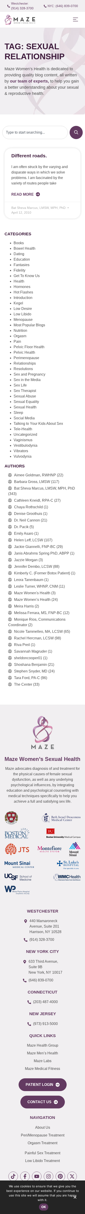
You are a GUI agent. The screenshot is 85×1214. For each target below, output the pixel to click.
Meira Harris (24, 606)
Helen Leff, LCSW (28, 540)
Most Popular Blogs (29, 325)
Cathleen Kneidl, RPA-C (33, 500)
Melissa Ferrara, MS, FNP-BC (38, 613)
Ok (43, 1207)
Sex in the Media (27, 380)
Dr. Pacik (21, 527)
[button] (75, 19)
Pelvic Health (24, 352)
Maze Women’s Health (32, 600)
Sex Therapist (25, 391)
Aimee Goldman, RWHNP (35, 475)
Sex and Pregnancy (29, 374)
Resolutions (23, 369)
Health (19, 281)
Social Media (24, 418)
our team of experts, (30, 81)
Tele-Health (23, 429)
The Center (23, 684)
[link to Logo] (20, 20)
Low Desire (23, 309)
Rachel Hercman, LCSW (34, 638)
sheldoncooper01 (28, 658)
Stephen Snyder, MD (30, 671)
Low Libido (22, 314)
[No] (75, 1198)
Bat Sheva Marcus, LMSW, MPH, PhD (44, 488)
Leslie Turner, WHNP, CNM (36, 586)
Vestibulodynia (25, 445)
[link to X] (72, 1176)
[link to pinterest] (60, 1176)
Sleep (18, 413)
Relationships (25, 363)
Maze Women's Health (32, 593)
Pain (17, 341)
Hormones (22, 287)
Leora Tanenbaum (28, 580)
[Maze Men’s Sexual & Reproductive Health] (42, 732)
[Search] (76, 132)
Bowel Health (24, 248)
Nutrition (20, 330)
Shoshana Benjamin (30, 665)
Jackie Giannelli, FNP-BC (35, 547)
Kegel (18, 303)
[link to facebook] (25, 1176)
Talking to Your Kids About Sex (38, 423)
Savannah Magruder (30, 651)
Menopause (23, 320)
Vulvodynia (23, 456)
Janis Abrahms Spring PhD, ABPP (41, 553)
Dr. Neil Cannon (27, 520)
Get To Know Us (27, 276)
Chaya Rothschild (28, 507)
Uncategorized (25, 434)
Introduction (23, 298)
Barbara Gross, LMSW (32, 482)
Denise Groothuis (28, 514)
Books (19, 243)
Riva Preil (22, 645)
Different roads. (29, 155)
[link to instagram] (48, 1176)
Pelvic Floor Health (29, 347)
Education (22, 259)
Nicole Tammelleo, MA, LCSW (38, 631)
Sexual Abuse (25, 396)
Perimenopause (26, 358)
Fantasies (21, 265)
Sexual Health (25, 407)
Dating (19, 254)
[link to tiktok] (13, 1176)
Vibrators (21, 451)
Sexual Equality (26, 402)
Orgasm (20, 336)
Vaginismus (23, 440)
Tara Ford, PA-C (27, 678)
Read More (23, 194)
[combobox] (35, 132)
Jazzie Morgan (26, 560)
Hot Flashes (23, 292)
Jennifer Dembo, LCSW (33, 566)
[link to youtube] (36, 1176)
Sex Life (20, 385)
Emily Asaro (23, 533)
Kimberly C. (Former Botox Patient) (42, 573)
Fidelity (19, 270)
